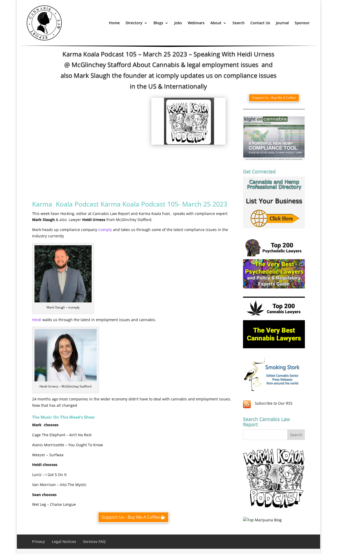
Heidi (37, 319)
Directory (134, 22)
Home (114, 22)
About (215, 22)
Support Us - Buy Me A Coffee (131, 517)
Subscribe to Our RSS (274, 403)
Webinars (196, 22)
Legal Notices (64, 541)
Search (238, 22)
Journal (282, 22)
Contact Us (260, 22)
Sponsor (302, 22)
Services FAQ (94, 541)
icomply (105, 229)
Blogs (158, 22)
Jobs (178, 22)
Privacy (38, 541)
